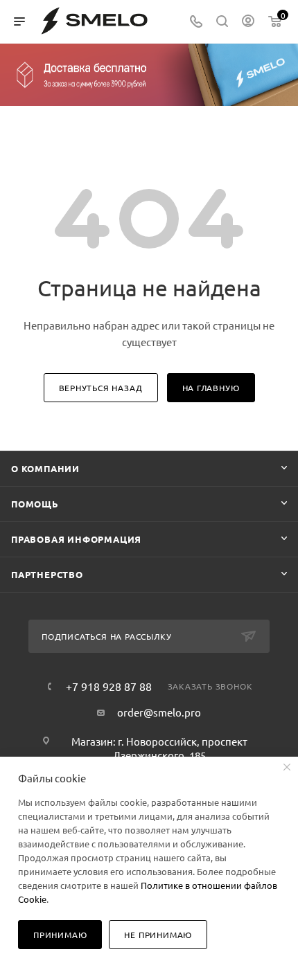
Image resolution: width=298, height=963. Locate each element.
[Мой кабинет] (248, 21)
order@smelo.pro (159, 712)
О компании (45, 468)
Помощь (35, 504)
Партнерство (47, 574)
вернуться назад (101, 387)
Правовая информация (76, 539)
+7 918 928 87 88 (109, 686)
